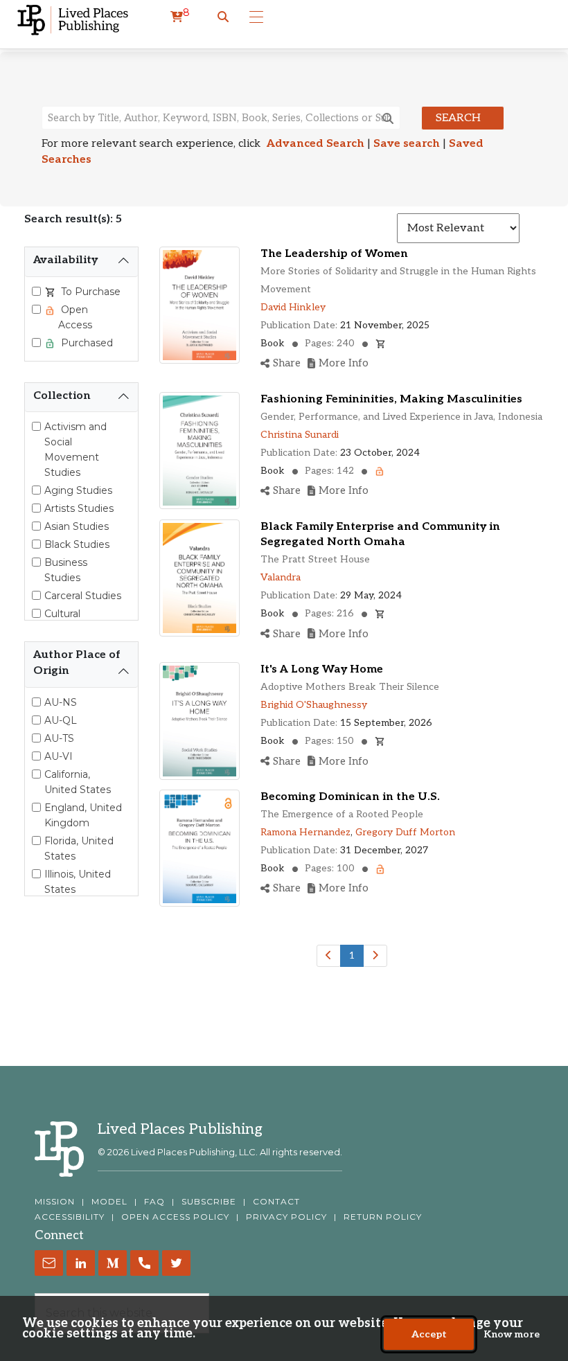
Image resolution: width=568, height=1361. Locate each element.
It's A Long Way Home (321, 669)
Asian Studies (76, 526)
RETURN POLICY (383, 1217)
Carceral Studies (82, 595)
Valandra (280, 577)
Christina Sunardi (299, 435)
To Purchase (89, 291)
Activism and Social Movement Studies (75, 449)
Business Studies (65, 570)
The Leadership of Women (334, 253)
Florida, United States (79, 848)
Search (458, 118)
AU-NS (60, 702)
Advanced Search (315, 143)
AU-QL (60, 720)
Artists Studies (79, 508)
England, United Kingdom (83, 815)
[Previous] (329, 956)
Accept (429, 1334)
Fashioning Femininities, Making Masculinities (391, 399)
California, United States (77, 782)
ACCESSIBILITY (70, 1217)
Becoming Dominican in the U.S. (350, 796)
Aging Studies (78, 490)
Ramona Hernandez (305, 832)
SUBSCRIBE (208, 1202)
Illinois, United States (77, 882)
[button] (223, 17)
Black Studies (76, 544)
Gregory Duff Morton (405, 832)
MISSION (55, 1202)
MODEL (109, 1202)
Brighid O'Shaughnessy (313, 705)
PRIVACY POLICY (286, 1217)
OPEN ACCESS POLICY (175, 1217)
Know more (511, 1334)
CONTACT (276, 1202)
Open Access (75, 317)
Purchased (85, 343)
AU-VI (58, 756)
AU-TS (59, 738)
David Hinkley (293, 307)
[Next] (375, 956)
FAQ (154, 1202)
